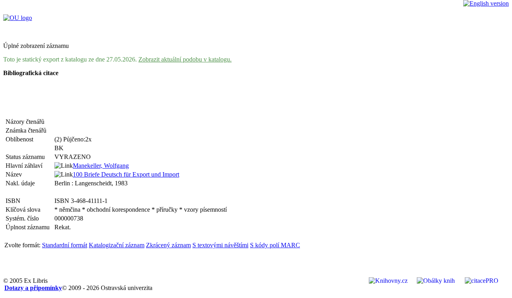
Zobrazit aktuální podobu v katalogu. (185, 59)
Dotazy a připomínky (33, 287)
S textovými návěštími (220, 245)
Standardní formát (64, 245)
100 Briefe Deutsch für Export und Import (126, 174)
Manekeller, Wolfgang (101, 165)
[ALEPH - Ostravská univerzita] (17, 17)
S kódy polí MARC (275, 245)
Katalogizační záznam (116, 245)
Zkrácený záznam (168, 245)
